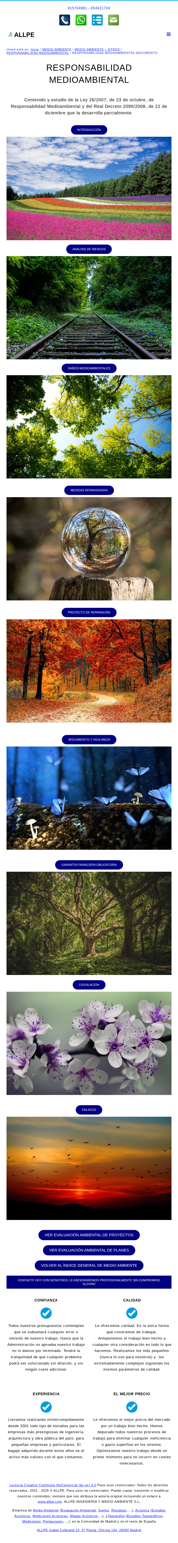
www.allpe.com (50, 1501)
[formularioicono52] (97, 15)
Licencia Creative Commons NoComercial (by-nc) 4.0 (53, 1485)
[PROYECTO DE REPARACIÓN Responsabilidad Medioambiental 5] (89, 621)
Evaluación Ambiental (78, 1510)
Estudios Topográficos (145, 1516)
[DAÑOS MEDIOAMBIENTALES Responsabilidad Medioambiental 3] (89, 377)
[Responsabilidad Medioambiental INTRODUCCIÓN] (89, 139)
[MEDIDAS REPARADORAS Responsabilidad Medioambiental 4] (89, 499)
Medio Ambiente (46, 1510)
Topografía (116, 1516)
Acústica (142, 1510)
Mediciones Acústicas (50, 1516)
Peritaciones (53, 1521)
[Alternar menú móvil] (169, 34)
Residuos (119, 1510)
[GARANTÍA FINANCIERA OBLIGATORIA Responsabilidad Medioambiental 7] (89, 873)
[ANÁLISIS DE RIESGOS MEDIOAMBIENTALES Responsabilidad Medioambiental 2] (89, 258)
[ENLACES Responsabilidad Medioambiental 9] (89, 1118)
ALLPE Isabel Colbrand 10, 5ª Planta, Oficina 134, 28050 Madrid (89, 1530)
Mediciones (31, 1521)
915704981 (77, 8)
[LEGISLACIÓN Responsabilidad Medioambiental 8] (89, 993)
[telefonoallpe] (64, 15)
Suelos (103, 1510)
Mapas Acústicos (84, 1516)
